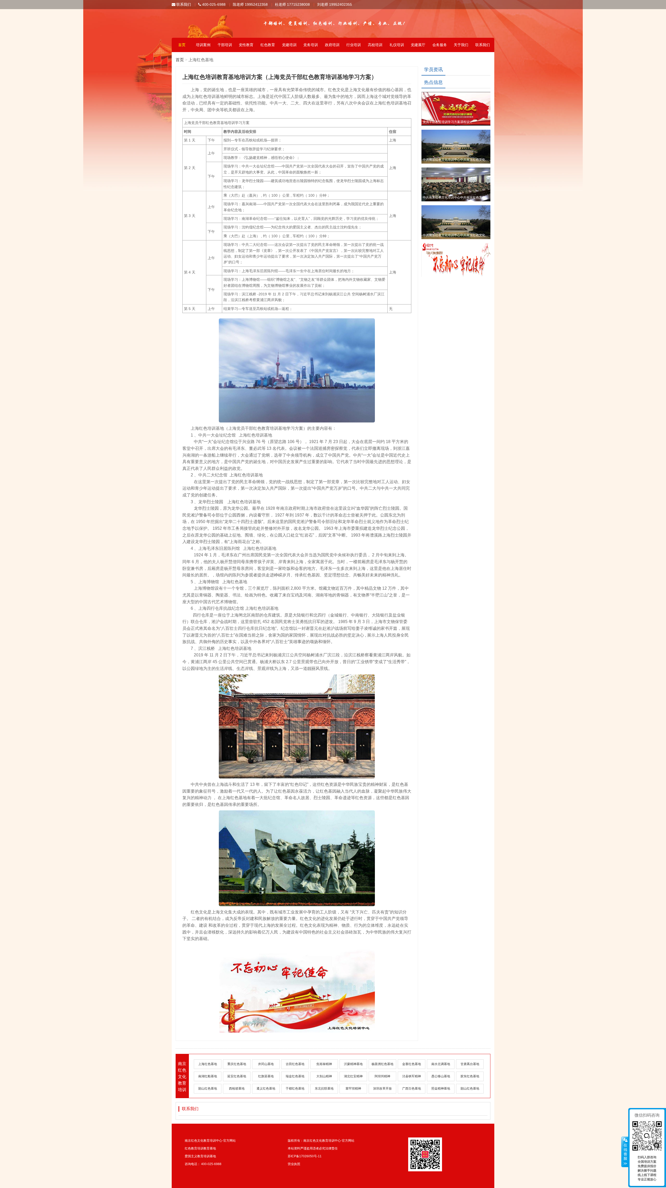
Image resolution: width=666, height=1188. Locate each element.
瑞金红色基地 (295, 1076)
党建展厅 (418, 45)
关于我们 (461, 45)
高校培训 (375, 45)
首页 (181, 45)
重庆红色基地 (236, 1064)
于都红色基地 (295, 1088)
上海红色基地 (207, 1064)
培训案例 (203, 45)
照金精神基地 (440, 1088)
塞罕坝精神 (353, 1088)
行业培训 (353, 45)
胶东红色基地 (469, 1076)
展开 (625, 1152)
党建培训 (289, 45)
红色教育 (267, 45)
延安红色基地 (236, 1076)
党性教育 (246, 45)
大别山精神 (324, 1076)
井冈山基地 (266, 1064)
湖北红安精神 (353, 1076)
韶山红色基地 (207, 1088)
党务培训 (310, 45)
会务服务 (439, 45)
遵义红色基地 (266, 1088)
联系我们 (183, 4)
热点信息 (433, 82)
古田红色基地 (295, 1064)
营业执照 (294, 1164)
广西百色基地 (411, 1088)
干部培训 (224, 45)
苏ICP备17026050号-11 (305, 1156)
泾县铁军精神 (411, 1076)
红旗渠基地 (266, 1076)
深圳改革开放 (382, 1088)
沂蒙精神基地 (353, 1064)
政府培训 (332, 45)
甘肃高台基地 (469, 1064)
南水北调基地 (440, 1064)
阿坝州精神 (382, 1076)
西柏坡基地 (237, 1088)
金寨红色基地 (411, 1064)
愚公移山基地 (440, 1076)
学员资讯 (433, 69)
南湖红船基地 (207, 1076)
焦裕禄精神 (324, 1064)
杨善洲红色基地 (382, 1064)
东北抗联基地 (324, 1088)
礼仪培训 (396, 45)
